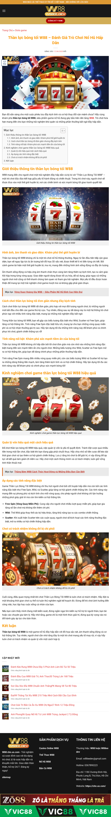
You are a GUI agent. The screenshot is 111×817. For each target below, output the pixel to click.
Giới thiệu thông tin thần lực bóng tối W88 (26, 135)
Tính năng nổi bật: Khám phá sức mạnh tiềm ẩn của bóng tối (38, 144)
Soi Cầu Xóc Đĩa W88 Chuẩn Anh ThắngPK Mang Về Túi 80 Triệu (44, 686)
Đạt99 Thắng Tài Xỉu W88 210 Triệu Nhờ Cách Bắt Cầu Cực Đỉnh (43, 695)
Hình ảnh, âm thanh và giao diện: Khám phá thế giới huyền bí (38, 138)
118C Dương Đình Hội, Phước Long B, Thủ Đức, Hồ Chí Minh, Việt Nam (92, 776)
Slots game (21, 30)
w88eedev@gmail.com (94, 758)
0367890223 (91, 765)
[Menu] (4, 10)
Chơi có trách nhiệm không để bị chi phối (29, 157)
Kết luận (10, 161)
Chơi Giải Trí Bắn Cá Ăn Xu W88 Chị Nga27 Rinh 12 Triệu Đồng (42, 705)
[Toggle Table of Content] (61, 130)
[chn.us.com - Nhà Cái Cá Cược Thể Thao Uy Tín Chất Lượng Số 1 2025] (55, 10)
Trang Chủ (7, 30)
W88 (4, 752)
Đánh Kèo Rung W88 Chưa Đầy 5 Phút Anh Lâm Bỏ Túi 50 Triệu (43, 667)
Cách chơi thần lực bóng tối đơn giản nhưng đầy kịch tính (36, 141)
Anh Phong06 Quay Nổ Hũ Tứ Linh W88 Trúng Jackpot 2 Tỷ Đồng (44, 714)
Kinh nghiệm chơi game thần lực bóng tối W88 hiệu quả (32, 148)
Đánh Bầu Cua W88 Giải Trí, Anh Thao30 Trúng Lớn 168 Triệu (42, 676)
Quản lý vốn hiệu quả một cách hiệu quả (29, 151)
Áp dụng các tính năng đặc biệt (25, 154)
